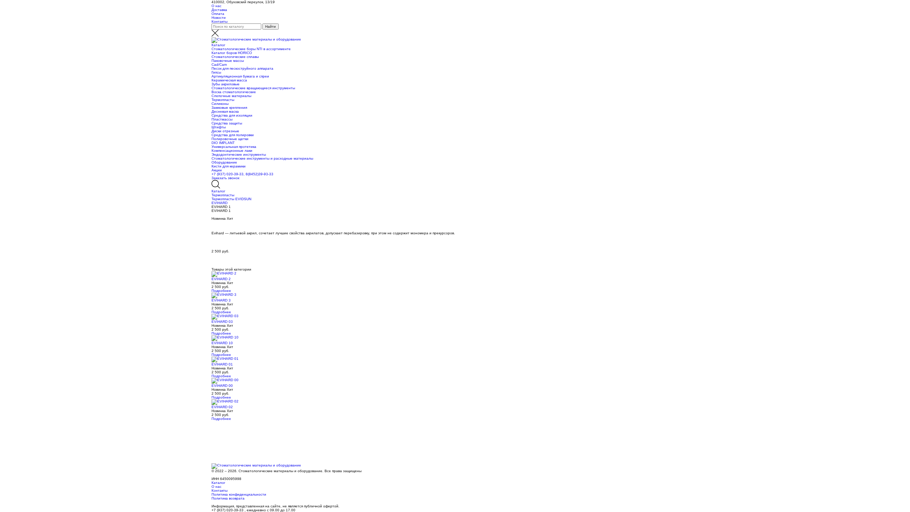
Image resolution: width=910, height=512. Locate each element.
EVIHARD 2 (221, 279)
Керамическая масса (229, 80)
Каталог (218, 45)
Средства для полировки (233, 135)
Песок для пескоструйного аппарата (242, 68)
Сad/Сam (219, 64)
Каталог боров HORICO (232, 53)
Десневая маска (225, 111)
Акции (217, 170)
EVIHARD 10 (222, 343)
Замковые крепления (229, 108)
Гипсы (216, 72)
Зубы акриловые (226, 84)
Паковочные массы (228, 61)
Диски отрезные (225, 131)
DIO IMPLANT (223, 143)
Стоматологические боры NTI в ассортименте (251, 49)
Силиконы (220, 104)
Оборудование (224, 162)
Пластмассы (222, 119)
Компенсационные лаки (232, 151)
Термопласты (223, 100)
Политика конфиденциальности (239, 494)
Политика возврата (228, 498)
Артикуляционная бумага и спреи (240, 76)
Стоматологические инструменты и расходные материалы (262, 158)
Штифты (219, 127)
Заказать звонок (225, 178)
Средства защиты (227, 123)
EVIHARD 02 (222, 407)
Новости (219, 18)
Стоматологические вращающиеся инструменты (253, 88)
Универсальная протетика (234, 147)
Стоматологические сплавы (235, 57)
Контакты (220, 21)
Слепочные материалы (231, 96)
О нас (216, 6)
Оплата (218, 14)
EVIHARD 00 (222, 386)
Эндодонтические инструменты (239, 154)
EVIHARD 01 (222, 364)
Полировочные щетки (230, 139)
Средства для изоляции (232, 115)
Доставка (219, 10)
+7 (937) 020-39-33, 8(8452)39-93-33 (242, 174)
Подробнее (221, 291)
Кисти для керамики (229, 166)
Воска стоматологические (234, 92)
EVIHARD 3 (221, 300)
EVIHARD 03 (222, 322)
